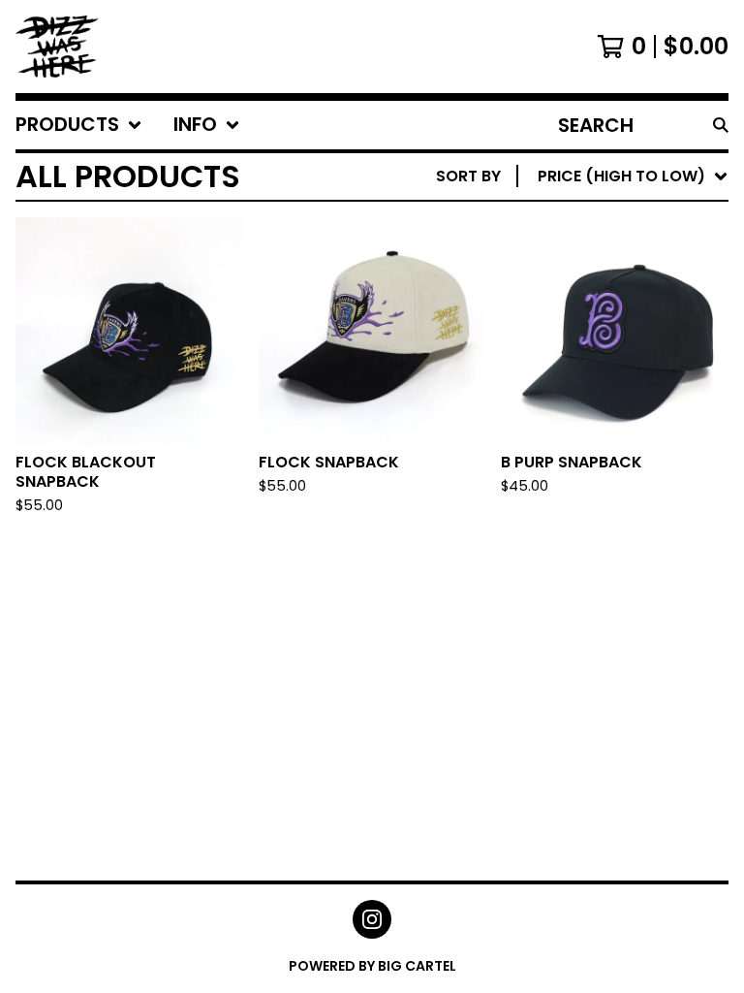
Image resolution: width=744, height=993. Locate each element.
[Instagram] (372, 919)
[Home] (57, 47)
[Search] (720, 125)
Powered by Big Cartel (372, 966)
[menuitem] (79, 125)
